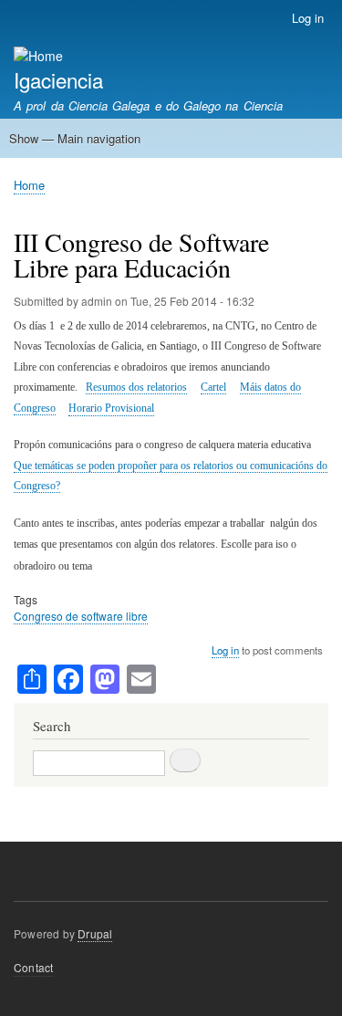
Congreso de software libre (81, 615)
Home (29, 185)
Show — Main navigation (74, 138)
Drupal (95, 933)
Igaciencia (58, 79)
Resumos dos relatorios (136, 387)
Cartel (213, 387)
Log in (308, 17)
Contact (33, 967)
